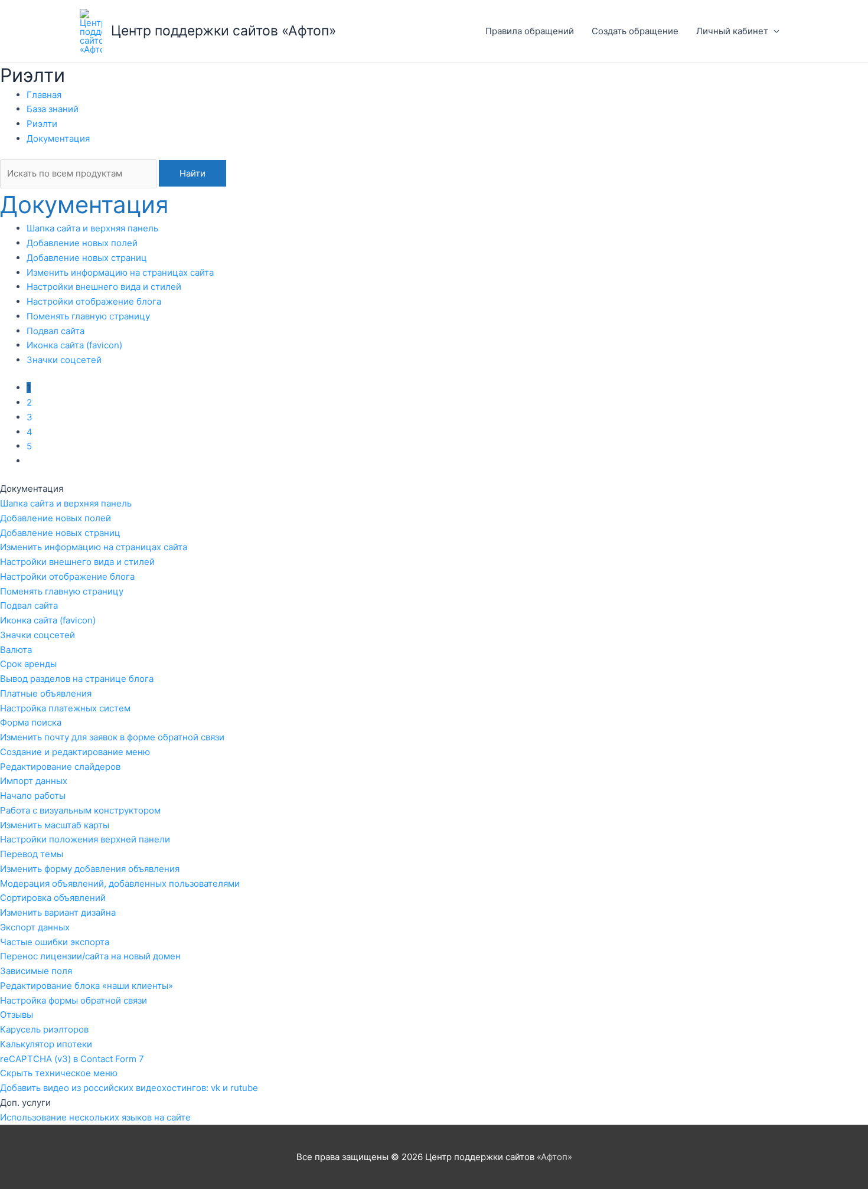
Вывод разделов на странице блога (77, 678)
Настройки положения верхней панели (85, 839)
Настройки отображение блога (94, 301)
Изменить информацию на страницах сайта (120, 272)
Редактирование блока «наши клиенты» (86, 985)
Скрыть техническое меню (59, 1073)
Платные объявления (46, 693)
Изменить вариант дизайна (58, 912)
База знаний (53, 109)
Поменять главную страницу (88, 316)
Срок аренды (28, 663)
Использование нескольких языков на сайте (95, 1117)
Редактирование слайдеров (60, 766)
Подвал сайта (55, 331)
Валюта (16, 649)
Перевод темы (31, 854)
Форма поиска (30, 722)
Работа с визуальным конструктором (80, 810)
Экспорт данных (35, 927)
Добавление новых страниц (87, 257)
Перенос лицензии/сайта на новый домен (90, 956)
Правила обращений (529, 31)
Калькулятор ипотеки (46, 1044)
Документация (58, 138)
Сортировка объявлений (53, 897)
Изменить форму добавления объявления (90, 868)
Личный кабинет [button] (732, 31)
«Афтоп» (554, 1156)
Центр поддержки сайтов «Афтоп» (223, 30)
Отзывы (16, 1014)
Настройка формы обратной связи (73, 1000)
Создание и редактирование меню (75, 751)
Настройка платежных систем (65, 708)
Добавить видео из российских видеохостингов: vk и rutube (129, 1087)
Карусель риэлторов (44, 1029)
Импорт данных (33, 780)
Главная (44, 94)
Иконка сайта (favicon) (74, 345)
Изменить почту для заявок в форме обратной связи (112, 737)
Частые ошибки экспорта (54, 942)
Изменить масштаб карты (54, 825)
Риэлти (42, 123)
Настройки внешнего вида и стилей (104, 286)
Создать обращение (635, 31)
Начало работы (33, 795)
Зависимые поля (36, 970)
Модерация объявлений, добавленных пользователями (120, 883)
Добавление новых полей (82, 243)
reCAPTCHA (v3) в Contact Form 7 (72, 1058)
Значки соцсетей (64, 359)
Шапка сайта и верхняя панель (92, 228)
